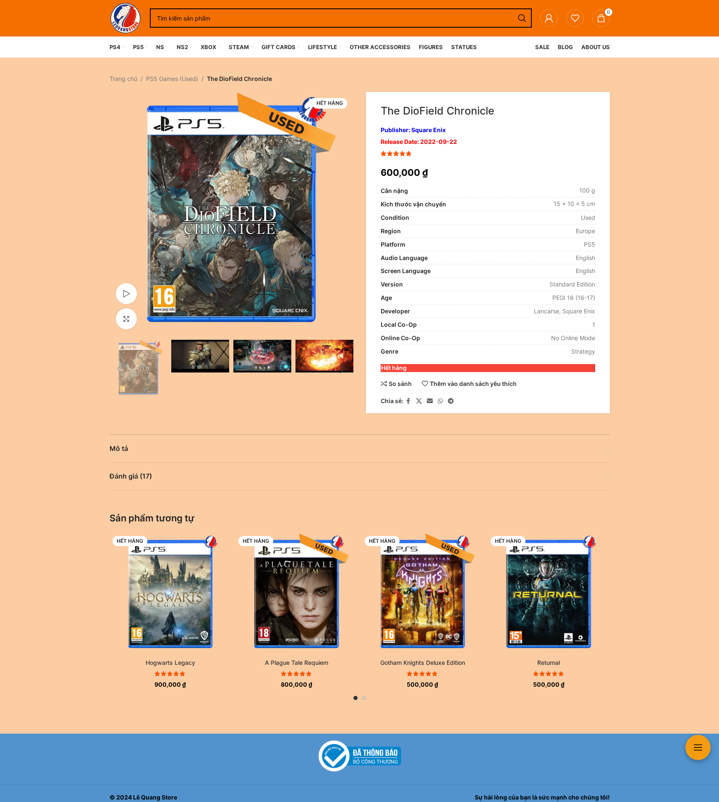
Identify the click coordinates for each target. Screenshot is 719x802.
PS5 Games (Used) (172, 78)
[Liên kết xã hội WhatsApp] (440, 401)
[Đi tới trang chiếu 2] (364, 698)
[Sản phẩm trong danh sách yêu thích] (575, 18)
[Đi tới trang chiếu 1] (355, 698)
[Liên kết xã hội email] (429, 401)
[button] (120, 368)
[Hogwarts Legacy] (171, 594)
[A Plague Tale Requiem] (296, 594)
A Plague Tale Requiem (296, 662)
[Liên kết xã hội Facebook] (408, 401)
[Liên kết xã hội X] (418, 401)
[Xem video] (126, 293)
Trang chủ (123, 78)
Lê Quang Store (155, 797)
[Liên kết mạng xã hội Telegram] (450, 401)
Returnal (548, 662)
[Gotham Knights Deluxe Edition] (423, 594)
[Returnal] (549, 594)
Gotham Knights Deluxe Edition (422, 662)
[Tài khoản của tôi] (549, 18)
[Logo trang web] (125, 17)
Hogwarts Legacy (170, 662)
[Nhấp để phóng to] (126, 318)
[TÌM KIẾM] (522, 18)
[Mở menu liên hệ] (698, 747)
